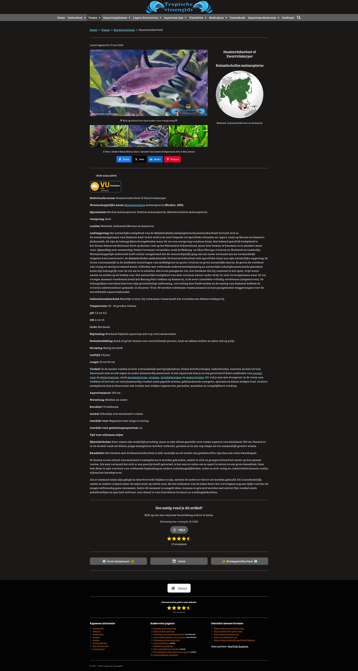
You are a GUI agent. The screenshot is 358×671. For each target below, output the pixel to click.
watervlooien (195, 377)
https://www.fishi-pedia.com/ (228, 631)
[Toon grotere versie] (240, 94)
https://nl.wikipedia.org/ (225, 637)
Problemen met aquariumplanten (169, 634)
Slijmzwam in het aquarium (166, 640)
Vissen (105, 30)
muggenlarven (137, 377)
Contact (96, 637)
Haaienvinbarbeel (151, 30)
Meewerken (98, 634)
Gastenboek (98, 628)
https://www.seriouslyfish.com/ (229, 628)
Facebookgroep (100, 643)
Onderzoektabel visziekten (165, 654)
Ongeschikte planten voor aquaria (169, 637)
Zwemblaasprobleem (163, 646)
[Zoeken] (298, 17)
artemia (154, 377)
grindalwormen (171, 377)
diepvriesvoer (109, 377)
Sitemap (97, 631)
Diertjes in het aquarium (164, 628)
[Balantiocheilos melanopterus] (109, 136)
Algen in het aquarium (164, 631)
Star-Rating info (101, 646)
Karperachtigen (124, 30)
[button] (205, 52)
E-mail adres (99, 649)
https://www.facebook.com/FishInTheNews (234, 640)
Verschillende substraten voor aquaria (171, 652)
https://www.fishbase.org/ (226, 634)
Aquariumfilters (161, 643)
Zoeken (96, 640)
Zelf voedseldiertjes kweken (166, 649)
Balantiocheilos (134, 205)
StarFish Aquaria (238, 646)
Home (93, 30)
